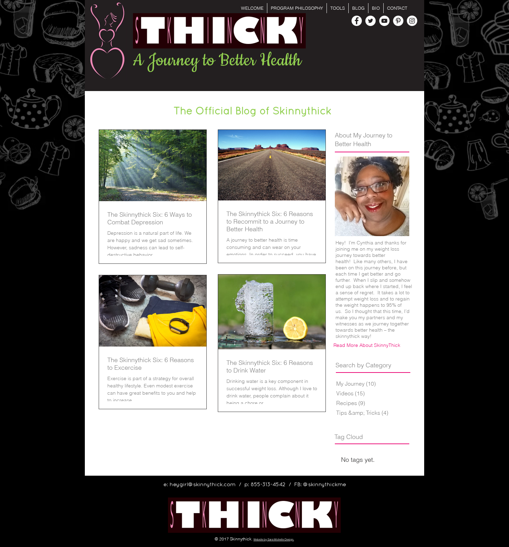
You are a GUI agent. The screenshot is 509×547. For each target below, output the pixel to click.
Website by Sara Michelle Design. (273, 539)
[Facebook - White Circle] (356, 21)
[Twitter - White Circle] (370, 21)
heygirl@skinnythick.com (202, 484)
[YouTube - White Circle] (384, 21)
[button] (337, 8)
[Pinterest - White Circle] (398, 21)
